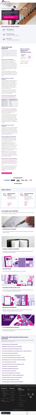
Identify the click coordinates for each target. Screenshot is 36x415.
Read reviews (29, 57)
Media (20, 393)
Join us (20, 397)
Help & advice (13, 394)
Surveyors (12, 392)
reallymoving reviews (22, 395)
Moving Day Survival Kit (11, 148)
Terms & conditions (22, 400)
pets (8, 88)
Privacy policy (21, 404)
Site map (20, 402)
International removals (13, 400)
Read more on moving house (9, 204)
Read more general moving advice (26, 203)
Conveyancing (13, 390)
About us (20, 391)
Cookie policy (21, 406)
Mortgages (12, 397)
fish (10, 88)
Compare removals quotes (7, 173)
